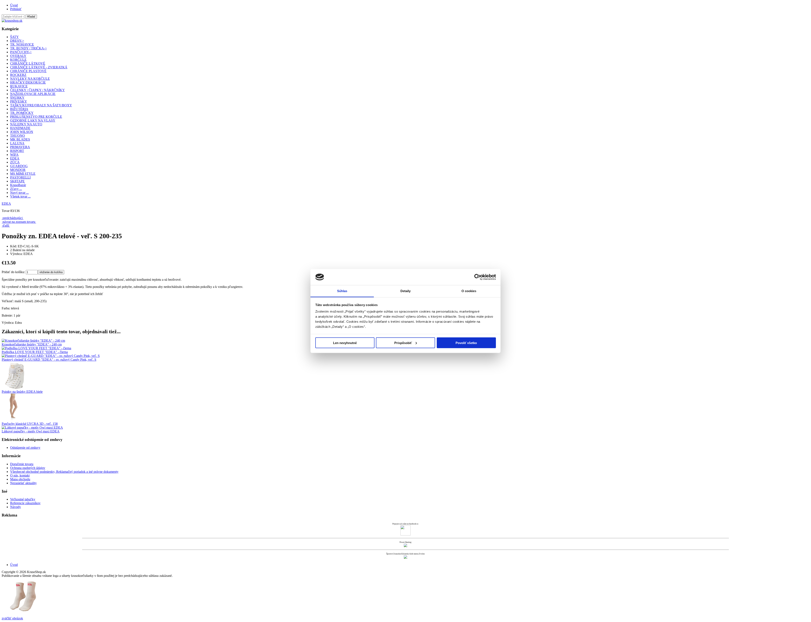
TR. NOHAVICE (22, 44)
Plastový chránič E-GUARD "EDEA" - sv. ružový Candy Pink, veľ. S (49, 359)
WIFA (14, 154)
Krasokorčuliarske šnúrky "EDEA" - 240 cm (32, 344)
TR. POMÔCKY (22, 113)
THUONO (17, 135)
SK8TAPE (17, 181)
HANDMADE (20, 128)
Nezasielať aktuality (23, 483)
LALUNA (17, 143)
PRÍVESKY (18, 101)
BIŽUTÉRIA (19, 109)
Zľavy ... (16, 189)
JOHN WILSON (21, 132)
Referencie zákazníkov (25, 503)
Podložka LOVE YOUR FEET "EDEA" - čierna (35, 352)
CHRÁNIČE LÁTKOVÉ (27, 63)
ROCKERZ (18, 75)
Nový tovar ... (19, 192)
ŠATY (14, 37)
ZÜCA (15, 162)
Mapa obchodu (20, 479)
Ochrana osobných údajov (27, 468)
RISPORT (17, 151)
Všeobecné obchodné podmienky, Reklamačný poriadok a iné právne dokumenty (64, 471)
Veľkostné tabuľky (22, 499)
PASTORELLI (20, 177)
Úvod (14, 5)
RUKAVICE (19, 86)
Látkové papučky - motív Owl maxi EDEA (31, 431)
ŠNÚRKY (17, 97)
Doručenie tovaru (21, 464)
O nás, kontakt (20, 475)
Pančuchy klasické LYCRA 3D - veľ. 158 (30, 424)
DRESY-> (17, 40)
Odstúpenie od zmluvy (25, 447)
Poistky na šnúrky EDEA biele (22, 391)
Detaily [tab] (405, 291)
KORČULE (18, 59)
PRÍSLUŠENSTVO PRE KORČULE (36, 116)
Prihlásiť (16, 9)
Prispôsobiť (403, 342)
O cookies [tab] (468, 291)
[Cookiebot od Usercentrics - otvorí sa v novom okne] (477, 277)
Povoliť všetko (466, 342)
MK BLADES (20, 139)
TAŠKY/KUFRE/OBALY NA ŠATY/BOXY (41, 105)
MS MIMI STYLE (22, 173)
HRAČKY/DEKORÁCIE (28, 82)
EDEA (6, 203)
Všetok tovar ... (20, 196)
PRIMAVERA (20, 147)
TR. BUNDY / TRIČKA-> (28, 48)
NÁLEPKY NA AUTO (26, 124)
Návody (15, 507)
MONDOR (18, 170)
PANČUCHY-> (21, 52)
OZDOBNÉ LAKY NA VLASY (32, 120)
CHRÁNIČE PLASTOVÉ (28, 71)
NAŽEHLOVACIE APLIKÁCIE (33, 94)
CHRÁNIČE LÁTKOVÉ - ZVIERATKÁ (38, 67)
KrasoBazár (18, 185)
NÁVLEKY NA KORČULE (30, 78)
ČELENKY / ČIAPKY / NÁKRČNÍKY (37, 90)
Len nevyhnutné (345, 342)
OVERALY (18, 56)
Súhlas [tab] (342, 291)
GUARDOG (19, 166)
